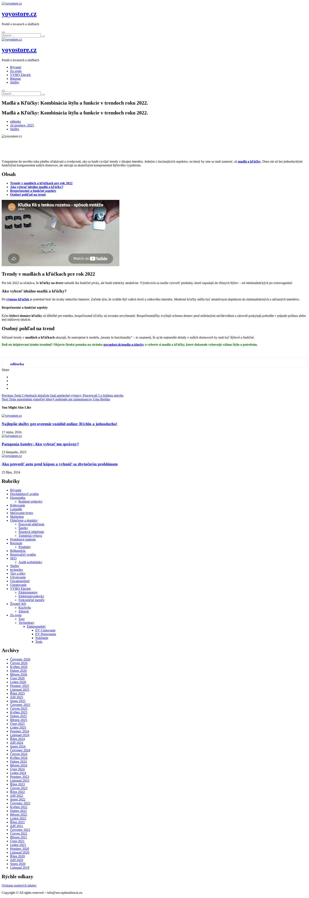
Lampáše (16, 509)
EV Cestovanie (45, 630)
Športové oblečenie (31, 532)
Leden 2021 (18, 845)
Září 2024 (16, 742)
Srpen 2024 (17, 746)
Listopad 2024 (19, 735)
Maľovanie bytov (21, 513)
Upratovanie (18, 585)
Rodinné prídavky (30, 501)
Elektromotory (28, 592)
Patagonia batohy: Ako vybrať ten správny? (40, 444)
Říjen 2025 (17, 693)
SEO (13, 558)
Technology (26, 622)
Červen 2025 (18, 708)
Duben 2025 (18, 716)
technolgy (16, 569)
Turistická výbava (30, 535)
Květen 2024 (18, 758)
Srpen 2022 (17, 799)
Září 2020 (16, 860)
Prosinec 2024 (19, 731)
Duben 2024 (18, 761)
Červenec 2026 (20, 659)
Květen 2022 (18, 807)
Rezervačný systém (23, 554)
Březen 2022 (18, 814)
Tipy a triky (17, 573)
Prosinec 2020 (19, 848)
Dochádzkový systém (24, 494)
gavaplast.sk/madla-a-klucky (123, 344)
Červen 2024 (18, 754)
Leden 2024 (18, 773)
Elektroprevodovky (31, 596)
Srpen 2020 (17, 864)
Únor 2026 (17, 678)
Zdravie (23, 611)
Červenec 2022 (20, 803)
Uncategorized (19, 581)
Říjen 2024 (17, 739)
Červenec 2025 (20, 705)
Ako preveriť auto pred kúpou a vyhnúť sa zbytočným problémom (60, 464)
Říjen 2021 (17, 822)
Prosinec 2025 (19, 686)
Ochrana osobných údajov (19, 885)
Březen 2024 (18, 765)
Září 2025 (16, 697)
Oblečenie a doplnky (24, 520)
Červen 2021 (18, 833)
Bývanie (15, 67)
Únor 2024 (17, 769)
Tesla (38, 641)
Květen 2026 (18, 667)
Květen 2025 (18, 712)
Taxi (21, 619)
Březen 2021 (18, 837)
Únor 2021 (17, 841)
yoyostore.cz (19, 13)
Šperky (23, 528)
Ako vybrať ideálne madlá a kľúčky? (36, 187)
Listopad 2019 (19, 867)
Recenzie (16, 543)
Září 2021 (16, 826)
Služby (14, 82)
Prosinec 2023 (19, 776)
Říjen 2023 (17, 784)
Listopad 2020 (19, 852)
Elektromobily (36, 626)
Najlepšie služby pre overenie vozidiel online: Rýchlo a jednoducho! (59, 424)
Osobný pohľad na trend (28, 194)
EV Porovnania (45, 634)
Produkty (24, 547)
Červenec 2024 (20, 750)
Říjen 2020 (17, 856)
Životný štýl (18, 604)
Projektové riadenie (23, 539)
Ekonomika (17, 497)
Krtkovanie (17, 505)
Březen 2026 (18, 674)
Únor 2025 (17, 723)
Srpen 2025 (17, 701)
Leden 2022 (18, 818)
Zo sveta (15, 71)
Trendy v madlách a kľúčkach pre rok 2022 (41, 183)
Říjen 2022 (17, 792)
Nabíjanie (41, 638)
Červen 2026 (18, 663)
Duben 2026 (18, 670)
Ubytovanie (18, 577)
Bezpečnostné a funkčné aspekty (33, 191)
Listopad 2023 (19, 780)
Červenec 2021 (20, 830)
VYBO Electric (20, 75)
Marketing (17, 516)
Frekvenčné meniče (31, 600)
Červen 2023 (18, 788)
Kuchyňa (24, 607)
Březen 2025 (18, 720)
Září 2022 (16, 795)
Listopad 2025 (19, 689)
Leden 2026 (18, 682)
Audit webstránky (30, 562)
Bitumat (15, 78)
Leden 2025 (18, 727)
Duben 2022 (18, 811)
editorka (15, 121)
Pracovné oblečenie (31, 524)
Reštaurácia (17, 551)
